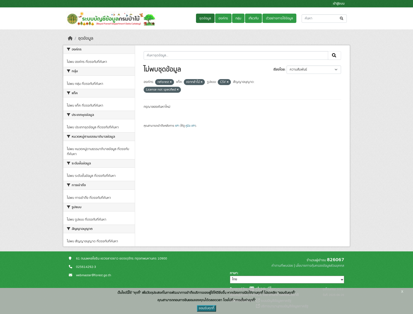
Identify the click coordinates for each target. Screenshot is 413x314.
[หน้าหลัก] (70, 38)
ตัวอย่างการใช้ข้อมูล (279, 18)
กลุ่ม (238, 18)
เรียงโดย (279, 69)
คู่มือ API (190, 126)
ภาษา (234, 273)
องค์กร (223, 18)
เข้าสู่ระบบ (339, 3)
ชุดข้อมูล (205, 18)
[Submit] (342, 18)
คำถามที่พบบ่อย (282, 265)
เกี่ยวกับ (254, 18)
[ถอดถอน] (171, 82)
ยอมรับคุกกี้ (206, 308)
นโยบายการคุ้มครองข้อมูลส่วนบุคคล (320, 265)
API (177, 126)
